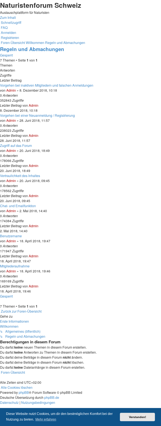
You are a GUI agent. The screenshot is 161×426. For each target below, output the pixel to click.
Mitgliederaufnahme (15, 266)
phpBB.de (51, 397)
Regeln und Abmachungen (32, 49)
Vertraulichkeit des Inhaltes (20, 175)
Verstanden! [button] (137, 417)
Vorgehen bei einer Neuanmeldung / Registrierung (37, 115)
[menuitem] (4, 27)
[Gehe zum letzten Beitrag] (39, 105)
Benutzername (11, 236)
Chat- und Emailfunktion (18, 205)
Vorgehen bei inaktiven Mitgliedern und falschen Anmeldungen (46, 85)
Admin (11, 90)
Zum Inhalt (8, 17)
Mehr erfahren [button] (45, 419)
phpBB (24, 392)
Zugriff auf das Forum (16, 145)
